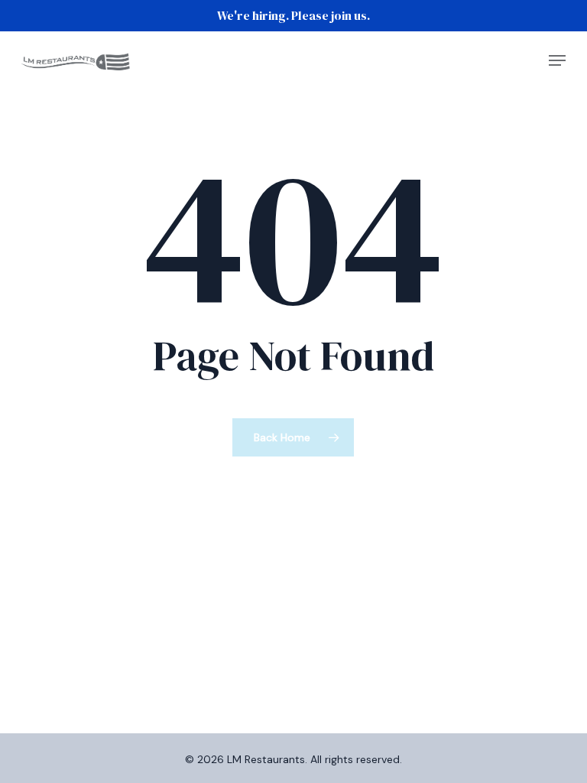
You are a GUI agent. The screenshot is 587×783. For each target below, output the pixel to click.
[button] (557, 60)
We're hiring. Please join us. (293, 15)
